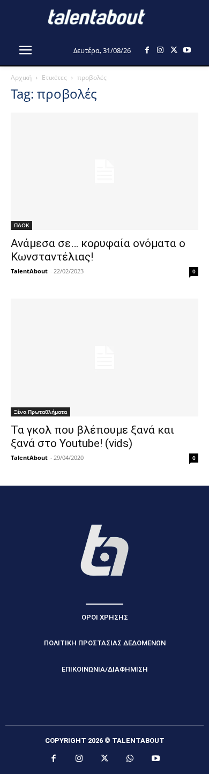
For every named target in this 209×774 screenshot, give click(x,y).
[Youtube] (187, 50)
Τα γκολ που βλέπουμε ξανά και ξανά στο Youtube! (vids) (92, 436)
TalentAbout (29, 271)
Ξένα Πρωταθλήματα (40, 411)
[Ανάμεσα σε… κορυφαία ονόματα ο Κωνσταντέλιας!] (104, 171)
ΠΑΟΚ (21, 225)
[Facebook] (147, 50)
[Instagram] (160, 50)
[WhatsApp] (130, 759)
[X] (174, 50)
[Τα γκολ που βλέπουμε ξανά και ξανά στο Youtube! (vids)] (104, 357)
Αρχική (21, 77)
